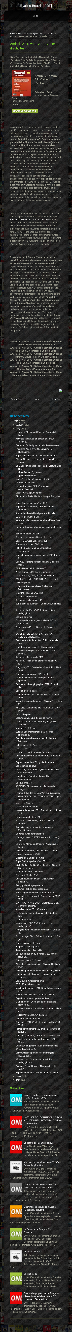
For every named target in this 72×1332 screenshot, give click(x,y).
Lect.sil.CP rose (23, 551)
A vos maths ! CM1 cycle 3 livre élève (34, 572)
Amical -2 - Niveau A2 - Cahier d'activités (30, 219)
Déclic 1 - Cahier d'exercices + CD (32, 479)
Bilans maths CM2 (33, 1251)
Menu (36, 16)
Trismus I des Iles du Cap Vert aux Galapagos (38, 793)
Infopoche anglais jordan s (28, 946)
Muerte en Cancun (24, 803)
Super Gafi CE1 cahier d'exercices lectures (36, 455)
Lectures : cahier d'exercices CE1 (32, 889)
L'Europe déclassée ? (26, 482)
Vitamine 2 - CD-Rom (26, 728)
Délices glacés (23, 582)
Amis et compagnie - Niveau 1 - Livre (34, 537)
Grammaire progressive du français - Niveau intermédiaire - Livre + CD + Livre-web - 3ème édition (41, 1296)
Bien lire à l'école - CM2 (27, 875)
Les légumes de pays (26, 766)
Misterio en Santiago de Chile (30, 858)
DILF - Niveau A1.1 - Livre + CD (31, 568)
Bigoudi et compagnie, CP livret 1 (32, 674)
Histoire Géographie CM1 (28, 854)
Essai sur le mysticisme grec (30, 981)
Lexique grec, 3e (24, 783)
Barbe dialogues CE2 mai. (28, 943)
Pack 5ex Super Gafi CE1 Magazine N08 (35, 647)
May (18, 1080)
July (18, 428)
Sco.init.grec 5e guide (26, 691)
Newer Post (16, 399)
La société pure (23, 714)
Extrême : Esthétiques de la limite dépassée (37, 445)
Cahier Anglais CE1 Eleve (28, 960)
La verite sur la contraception (30, 833)
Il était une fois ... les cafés (29, 950)
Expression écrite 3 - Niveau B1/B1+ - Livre (37, 1072)
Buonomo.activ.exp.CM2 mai (30, 544)
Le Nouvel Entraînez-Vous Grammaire (34, 752)
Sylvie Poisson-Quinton (43, 33)
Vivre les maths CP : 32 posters (31, 909)
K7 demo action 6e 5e (26, 596)
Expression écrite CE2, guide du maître (35, 762)
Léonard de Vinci (24, 617)
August (20, 425)
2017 (16, 421)
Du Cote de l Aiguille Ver (27, 517)
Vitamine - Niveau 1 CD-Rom (30, 593)
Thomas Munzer (23, 919)
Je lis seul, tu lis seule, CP (29, 600)
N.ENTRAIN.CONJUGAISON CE (32, 1015)
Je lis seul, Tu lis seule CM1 (29, 657)
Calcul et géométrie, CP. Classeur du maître (37, 850)
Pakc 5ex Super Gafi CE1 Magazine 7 (34, 548)
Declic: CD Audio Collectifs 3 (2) (31, 541)
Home (13, 33)
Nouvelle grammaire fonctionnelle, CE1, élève (38, 970)
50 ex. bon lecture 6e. (26, 1049)
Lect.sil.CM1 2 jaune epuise (29, 492)
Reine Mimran (24, 33)
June (19, 1076)
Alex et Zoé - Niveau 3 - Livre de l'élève (35, 994)
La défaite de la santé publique (38, 1143)
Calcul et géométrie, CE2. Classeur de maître (38, 1035)
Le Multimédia (30, 1274)
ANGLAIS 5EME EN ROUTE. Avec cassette (37, 579)
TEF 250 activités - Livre (28, 984)
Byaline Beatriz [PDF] (36, 6)
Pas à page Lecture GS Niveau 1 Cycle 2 (36, 892)
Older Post (56, 399)
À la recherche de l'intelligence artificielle (35, 513)
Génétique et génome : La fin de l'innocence (37, 1045)
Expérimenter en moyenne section (32, 998)
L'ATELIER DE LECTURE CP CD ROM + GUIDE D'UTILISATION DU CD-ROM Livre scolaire (43, 1120)
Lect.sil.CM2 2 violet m (27, 806)
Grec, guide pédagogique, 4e (29, 885)
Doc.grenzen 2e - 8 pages (28, 1018)
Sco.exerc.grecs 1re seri (27, 533)
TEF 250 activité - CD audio (29, 871)
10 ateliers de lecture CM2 (28, 817)
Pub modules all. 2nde (26, 745)
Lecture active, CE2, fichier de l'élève (34, 718)
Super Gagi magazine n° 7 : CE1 (31, 503)
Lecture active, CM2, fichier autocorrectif (35, 575)
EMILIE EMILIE (23, 748)
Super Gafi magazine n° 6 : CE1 (31, 861)
